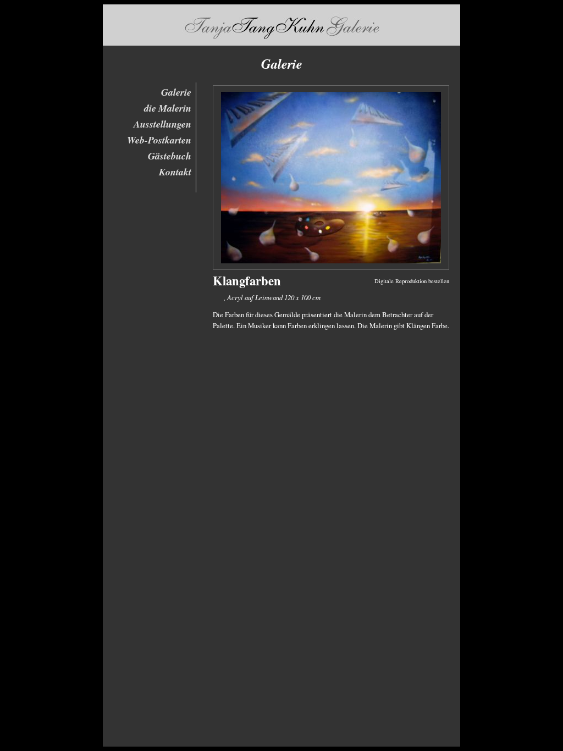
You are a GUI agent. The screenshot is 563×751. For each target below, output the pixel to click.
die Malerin (167, 108)
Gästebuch (169, 156)
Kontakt (175, 172)
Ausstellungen (162, 124)
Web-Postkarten (159, 140)
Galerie (176, 92)
